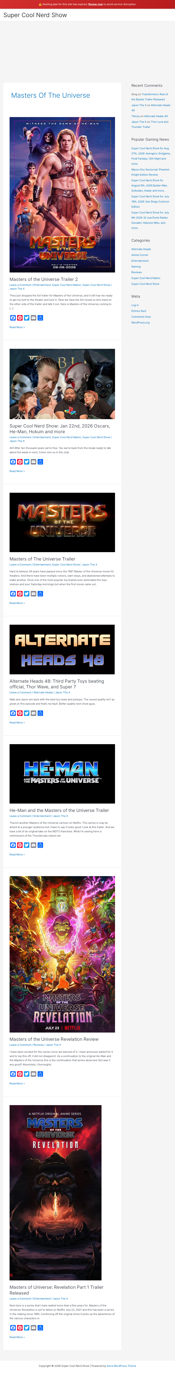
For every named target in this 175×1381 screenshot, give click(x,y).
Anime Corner (139, 255)
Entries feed (138, 311)
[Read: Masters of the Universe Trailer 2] (62, 194)
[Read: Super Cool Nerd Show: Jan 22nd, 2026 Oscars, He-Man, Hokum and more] (62, 383)
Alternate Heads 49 (156, 116)
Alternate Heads (43, 692)
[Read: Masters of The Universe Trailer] (62, 522)
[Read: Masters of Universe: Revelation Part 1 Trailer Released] (56, 1192)
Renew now (95, 4)
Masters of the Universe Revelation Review (54, 1039)
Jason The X (138, 105)
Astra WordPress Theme (121, 1365)
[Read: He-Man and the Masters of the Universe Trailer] (62, 773)
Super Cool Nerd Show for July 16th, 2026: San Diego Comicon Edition (150, 201)
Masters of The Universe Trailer (42, 559)
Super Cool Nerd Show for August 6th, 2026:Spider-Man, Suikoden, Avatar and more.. (149, 185)
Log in (135, 305)
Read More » (17, 327)
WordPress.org (140, 322)
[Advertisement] (87, 47)
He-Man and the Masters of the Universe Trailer (59, 810)
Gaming (136, 266)
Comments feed (141, 316)
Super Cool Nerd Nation (66, 285)
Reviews (38, 1044)
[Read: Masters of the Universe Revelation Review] (62, 954)
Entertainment (42, 285)
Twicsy (135, 116)
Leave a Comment (20, 285)
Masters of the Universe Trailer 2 (44, 279)
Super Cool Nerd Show (35, 14)
